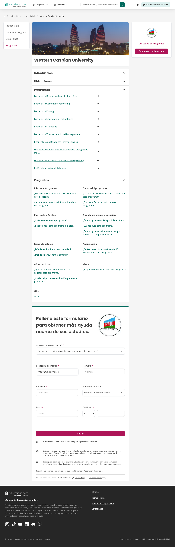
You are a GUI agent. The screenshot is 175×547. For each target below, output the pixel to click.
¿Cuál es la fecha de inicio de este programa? (99, 204)
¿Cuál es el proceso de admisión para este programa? (55, 280)
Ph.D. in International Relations (50, 168)
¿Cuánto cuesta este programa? (50, 220)
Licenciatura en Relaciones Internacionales (56, 141)
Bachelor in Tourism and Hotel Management (57, 134)
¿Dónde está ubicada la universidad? (52, 249)
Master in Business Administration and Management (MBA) (61, 151)
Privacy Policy (80, 478)
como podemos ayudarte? (50, 345)
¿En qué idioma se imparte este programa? (104, 269)
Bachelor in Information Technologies (53, 118)
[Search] (122, 4)
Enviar (80, 433)
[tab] (16, 25)
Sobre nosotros (98, 498)
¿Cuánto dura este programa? (98, 225)
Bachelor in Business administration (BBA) (56, 96)
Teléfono (88, 407)
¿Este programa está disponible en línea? (104, 220)
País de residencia (93, 386)
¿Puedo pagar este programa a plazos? (54, 225)
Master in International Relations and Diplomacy (59, 160)
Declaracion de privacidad (94, 471)
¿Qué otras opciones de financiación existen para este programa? (101, 251)
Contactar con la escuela (151, 51)
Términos (78, 471)
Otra (36, 296)
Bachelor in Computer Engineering (52, 103)
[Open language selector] (137, 4)
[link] (52, 16)
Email (39, 407)
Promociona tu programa (103, 503)
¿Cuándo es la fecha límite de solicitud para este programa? (104, 195)
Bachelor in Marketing (45, 126)
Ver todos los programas (151, 43)
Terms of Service (95, 478)
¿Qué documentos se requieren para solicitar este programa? (53, 271)
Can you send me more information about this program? (55, 204)
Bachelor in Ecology (44, 111)
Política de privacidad (149, 539)
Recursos (61, 4)
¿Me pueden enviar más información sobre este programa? (56, 195)
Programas (41, 4)
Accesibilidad (164, 539)
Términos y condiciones (129, 539)
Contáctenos (97, 508)
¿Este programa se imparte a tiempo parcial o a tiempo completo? (101, 233)
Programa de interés (47, 365)
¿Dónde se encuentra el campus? (51, 254)
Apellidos (41, 386)
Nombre (88, 365)
